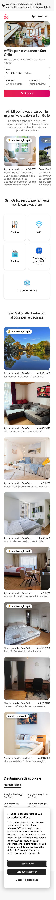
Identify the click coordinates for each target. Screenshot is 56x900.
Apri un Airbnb (39, 16)
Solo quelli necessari (27, 871)
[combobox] (26, 73)
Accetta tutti (27, 863)
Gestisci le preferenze (27, 879)
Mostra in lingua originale (38, 7)
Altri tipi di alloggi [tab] (12, 784)
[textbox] (15, 84)
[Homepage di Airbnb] (6, 16)
